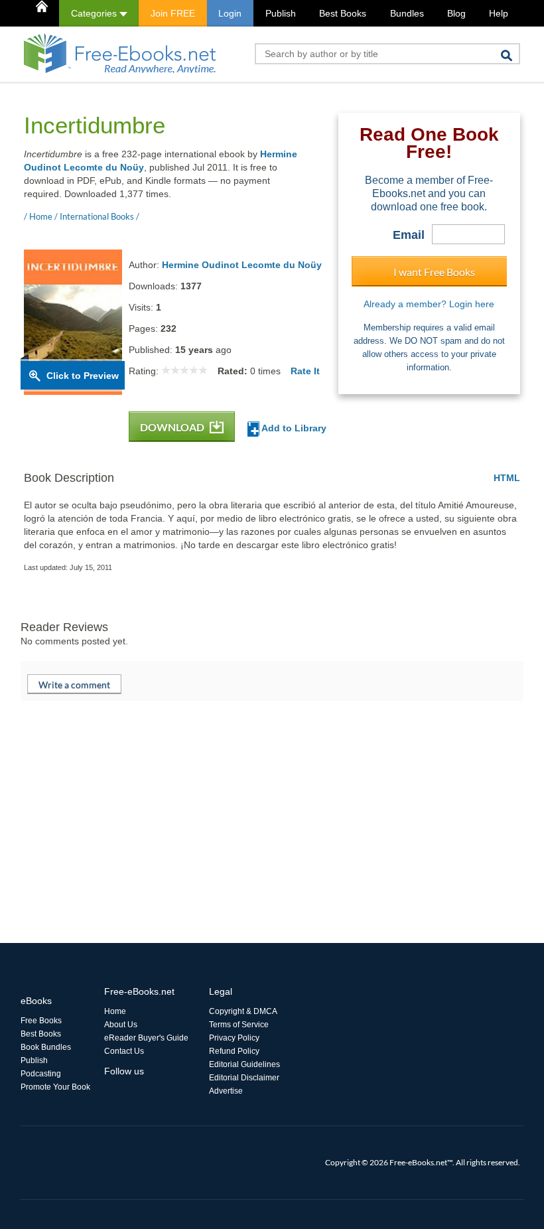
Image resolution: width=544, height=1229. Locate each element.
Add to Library (292, 428)
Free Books (41, 1020)
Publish (280, 13)
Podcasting (41, 1073)
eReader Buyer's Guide (146, 1038)
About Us (120, 1024)
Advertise (226, 1091)
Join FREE (173, 13)
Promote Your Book (55, 1087)
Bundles (407, 13)
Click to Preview (82, 375)
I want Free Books (434, 271)
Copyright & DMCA (243, 1011)
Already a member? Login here (429, 304)
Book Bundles (46, 1047)
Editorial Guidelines (244, 1064)
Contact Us (124, 1051)
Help (498, 13)
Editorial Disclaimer (244, 1077)
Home (115, 1011)
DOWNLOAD (173, 427)
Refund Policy (234, 1051)
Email (409, 235)
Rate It (305, 371)
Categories (95, 13)
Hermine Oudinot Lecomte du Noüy (242, 264)
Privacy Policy (234, 1038)
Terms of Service (239, 1024)
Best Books (342, 13)
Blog (456, 13)
